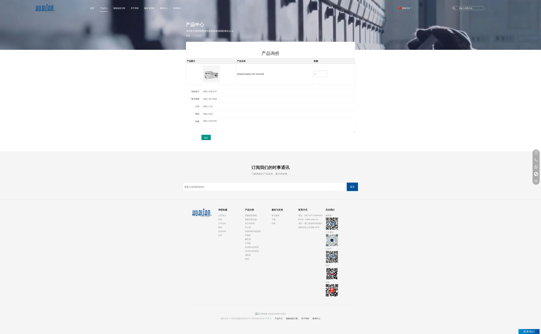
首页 (92, 8)
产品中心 (104, 8)
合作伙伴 (222, 231)
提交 (206, 137)
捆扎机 (248, 239)
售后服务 (276, 215)
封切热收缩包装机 (253, 231)
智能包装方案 (119, 8)
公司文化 (222, 223)
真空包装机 (250, 223)
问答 (274, 223)
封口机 (248, 227)
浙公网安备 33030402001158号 (272, 313)
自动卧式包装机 (252, 247)
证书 (220, 235)
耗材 (247, 258)
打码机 (248, 243)
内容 (197, 121)
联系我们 (177, 8)
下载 (274, 219)
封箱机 (248, 235)
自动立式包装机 (252, 250)
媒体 (220, 227)
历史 (220, 219)
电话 (197, 113)
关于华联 (135, 8)
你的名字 (195, 91)
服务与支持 (149, 8)
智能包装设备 (251, 219)
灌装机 (248, 254)
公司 (197, 106)
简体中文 (406, 8)
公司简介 (222, 215)
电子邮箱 (195, 98)
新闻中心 (164, 8)
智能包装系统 (251, 215)
